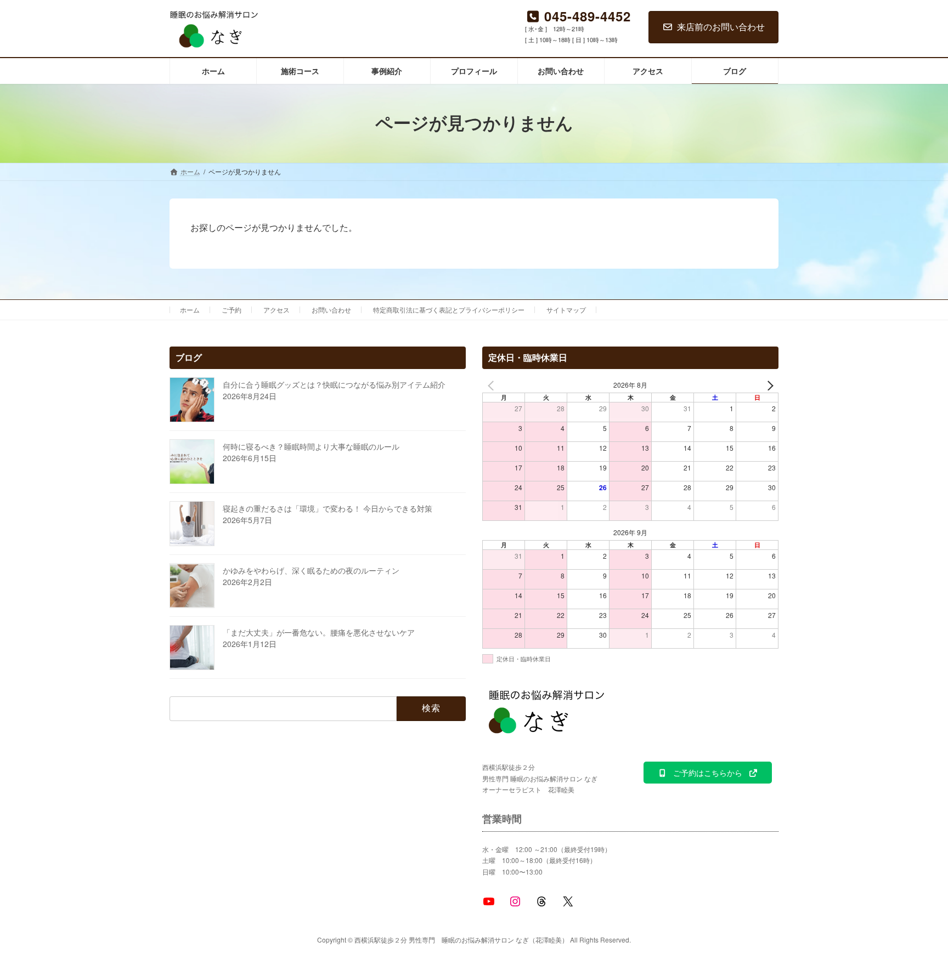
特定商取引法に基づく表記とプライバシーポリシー (448, 309)
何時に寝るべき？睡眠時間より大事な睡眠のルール (311, 446)
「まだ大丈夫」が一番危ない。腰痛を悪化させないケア (319, 632)
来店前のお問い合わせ (721, 26)
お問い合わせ (331, 309)
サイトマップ (566, 309)
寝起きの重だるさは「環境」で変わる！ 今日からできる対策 (327, 508)
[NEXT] (768, 385)
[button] (707, 773)
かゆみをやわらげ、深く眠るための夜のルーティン (311, 570)
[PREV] (492, 385)
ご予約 (231, 309)
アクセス (276, 309)
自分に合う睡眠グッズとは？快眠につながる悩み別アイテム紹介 (334, 384)
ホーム (190, 309)
